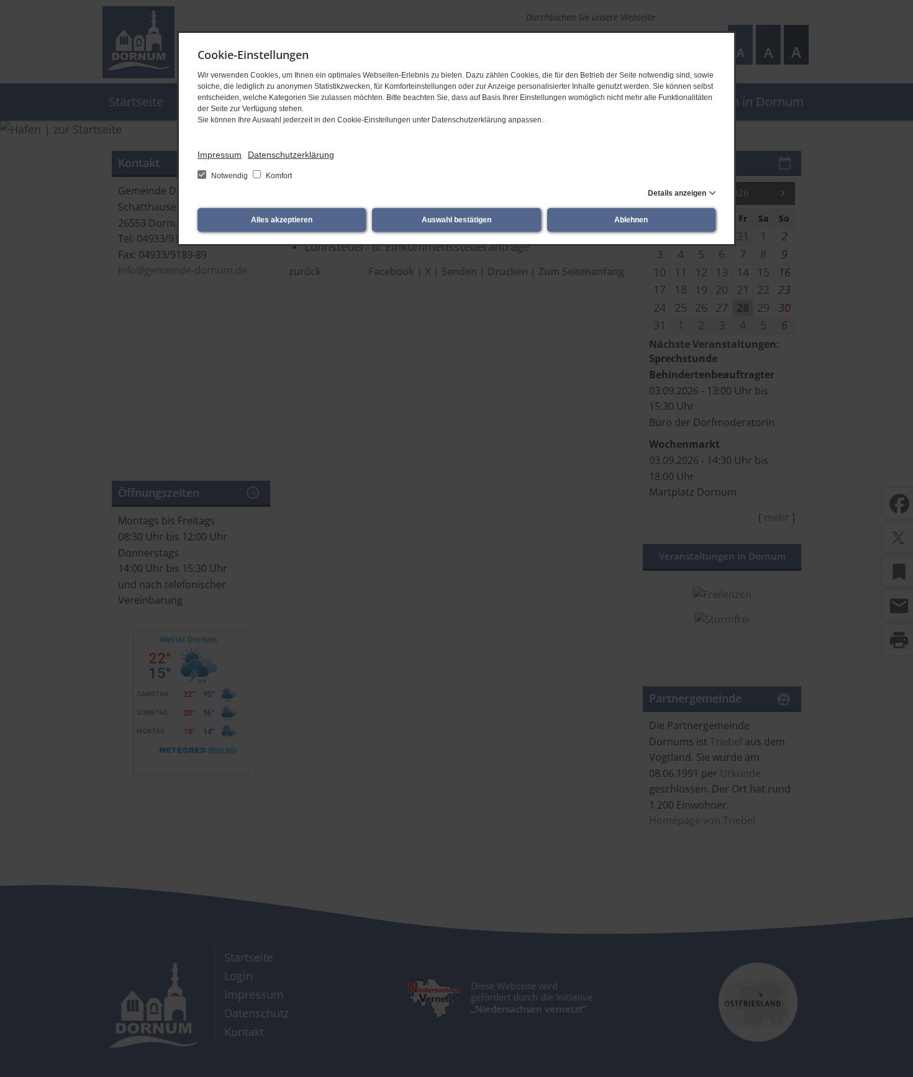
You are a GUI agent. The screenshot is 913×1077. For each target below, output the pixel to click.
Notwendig (229, 175)
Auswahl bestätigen (456, 220)
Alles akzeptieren (281, 220)
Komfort (278, 175)
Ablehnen (631, 220)
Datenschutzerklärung (291, 155)
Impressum (220, 155)
